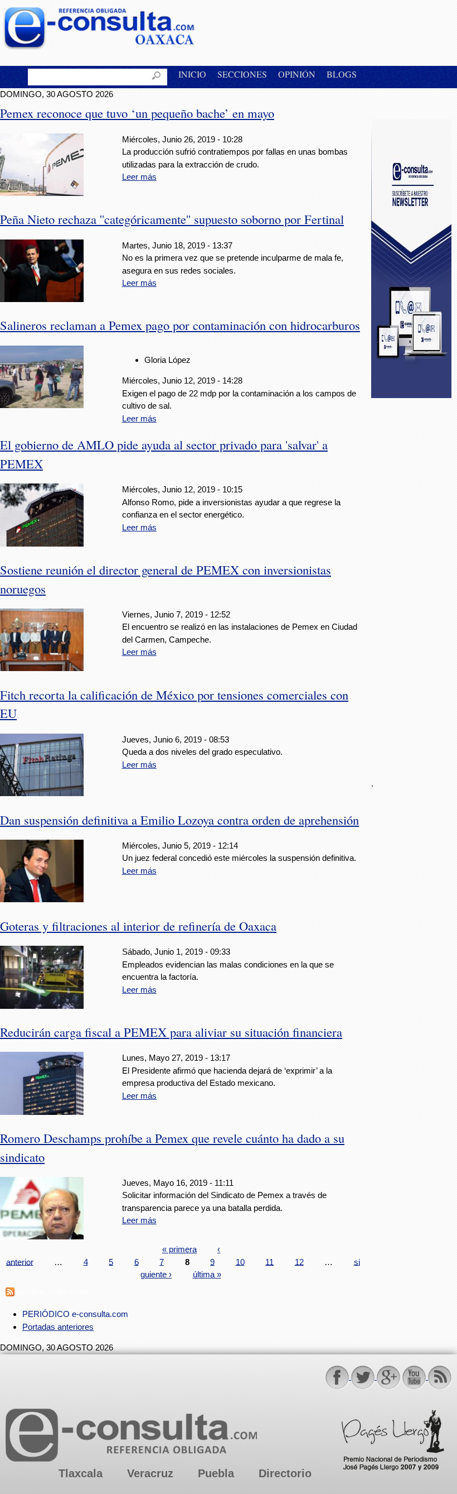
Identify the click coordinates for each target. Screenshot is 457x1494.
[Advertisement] (414, 581)
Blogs (342, 74)
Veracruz (150, 1473)
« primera (179, 1249)
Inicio (192, 74)
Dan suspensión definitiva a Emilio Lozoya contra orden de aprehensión (179, 819)
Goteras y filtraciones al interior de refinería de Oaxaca (138, 925)
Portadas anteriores (58, 1327)
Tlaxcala (81, 1473)
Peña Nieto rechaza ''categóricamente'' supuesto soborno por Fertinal (172, 218)
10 (240, 1261)
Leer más (139, 176)
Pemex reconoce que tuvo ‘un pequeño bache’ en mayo (137, 112)
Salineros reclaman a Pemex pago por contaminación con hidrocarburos (180, 325)
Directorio (285, 1473)
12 (299, 1261)
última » (207, 1274)
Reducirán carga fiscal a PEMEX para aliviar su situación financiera (171, 1031)
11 (269, 1261)
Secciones (242, 74)
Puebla (216, 1473)
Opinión (296, 74)
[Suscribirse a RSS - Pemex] (10, 1293)
